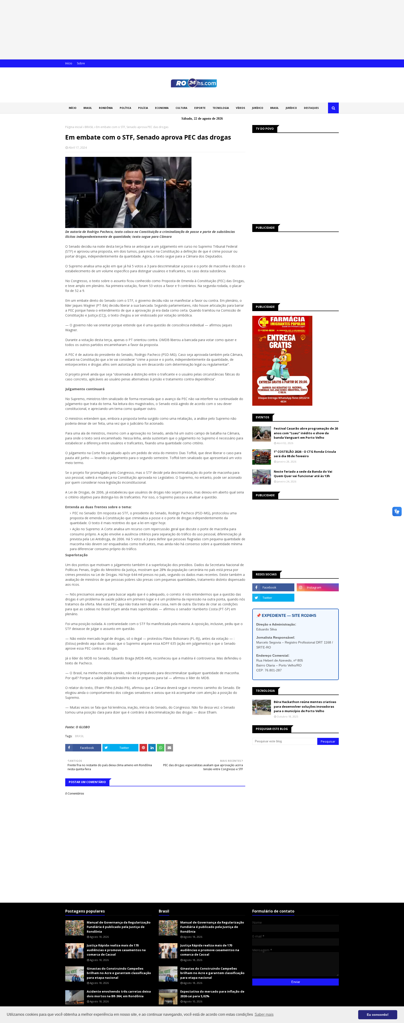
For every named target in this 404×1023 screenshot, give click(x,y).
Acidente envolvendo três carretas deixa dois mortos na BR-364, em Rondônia (119, 993)
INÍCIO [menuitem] (72, 108)
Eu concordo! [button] (378, 1014)
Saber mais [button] (264, 1014)
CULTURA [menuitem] (181, 108)
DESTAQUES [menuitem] (311, 108)
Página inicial (73, 127)
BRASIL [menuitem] (87, 108)
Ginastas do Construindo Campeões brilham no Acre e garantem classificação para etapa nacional (119, 973)
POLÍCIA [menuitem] (143, 108)
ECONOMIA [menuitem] (162, 108)
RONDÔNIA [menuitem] (106, 108)
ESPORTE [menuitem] (200, 108)
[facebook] (273, 587)
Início (68, 63)
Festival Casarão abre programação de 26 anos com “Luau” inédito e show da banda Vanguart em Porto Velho (306, 433)
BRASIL (89, 127)
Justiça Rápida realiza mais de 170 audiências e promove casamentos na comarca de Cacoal (116, 950)
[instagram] (318, 587)
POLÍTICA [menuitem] (125, 108)
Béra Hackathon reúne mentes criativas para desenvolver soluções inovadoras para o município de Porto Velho (305, 706)
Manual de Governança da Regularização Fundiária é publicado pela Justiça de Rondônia (119, 927)
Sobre (81, 63)
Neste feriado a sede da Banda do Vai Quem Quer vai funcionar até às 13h (303, 473)
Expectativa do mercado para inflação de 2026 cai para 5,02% (212, 993)
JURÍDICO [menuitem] (257, 108)
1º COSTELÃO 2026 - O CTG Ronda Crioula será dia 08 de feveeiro (305, 453)
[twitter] (273, 598)
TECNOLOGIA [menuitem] (221, 108)
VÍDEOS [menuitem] (240, 108)
